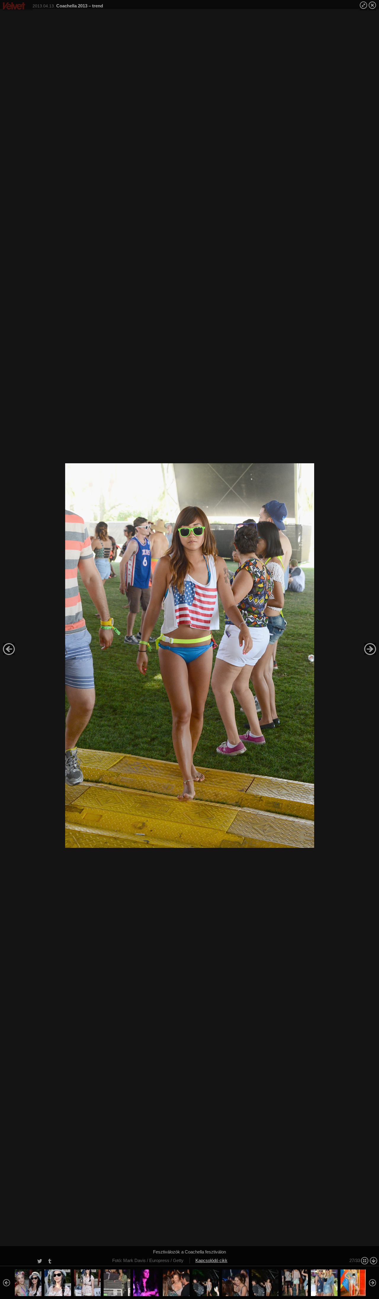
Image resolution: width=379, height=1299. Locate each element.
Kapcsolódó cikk (211, 1260)
